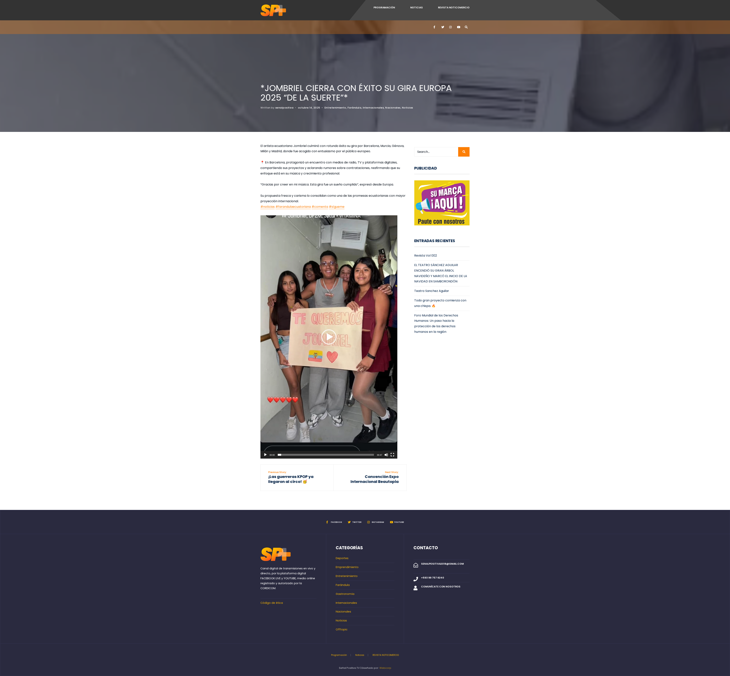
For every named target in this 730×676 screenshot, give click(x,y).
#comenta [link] (320, 206)
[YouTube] (458, 27)
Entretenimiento (335, 107)
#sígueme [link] (336, 206)
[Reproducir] (265, 455)
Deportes (342, 558)
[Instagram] (450, 27)
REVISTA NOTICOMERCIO (454, 7)
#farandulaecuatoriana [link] (293, 206)
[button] (328, 337)
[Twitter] (442, 27)
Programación (384, 7)
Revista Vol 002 (425, 255)
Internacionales (373, 107)
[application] (328, 337)
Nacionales (392, 107)
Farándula (354, 107)
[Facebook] (434, 27)
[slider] (326, 455)
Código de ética (271, 603)
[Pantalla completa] (392, 455)
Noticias (416, 7)
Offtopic (342, 629)
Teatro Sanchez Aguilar (431, 291)
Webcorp (385, 668)
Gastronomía (345, 594)
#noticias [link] (267, 206)
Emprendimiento (347, 567)
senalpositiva (284, 107)
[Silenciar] (386, 455)
